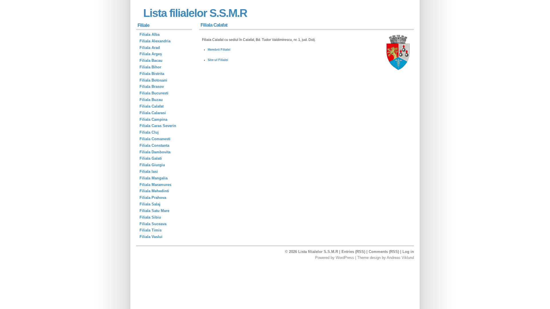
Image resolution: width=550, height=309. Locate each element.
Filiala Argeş (151, 54)
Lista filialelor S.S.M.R (195, 13)
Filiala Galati (151, 158)
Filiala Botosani (153, 80)
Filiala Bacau (151, 60)
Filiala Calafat (152, 106)
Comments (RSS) (384, 251)
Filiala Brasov (152, 86)
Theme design (369, 257)
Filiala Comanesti (155, 139)
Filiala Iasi (149, 171)
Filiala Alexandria (155, 41)
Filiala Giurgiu (152, 165)
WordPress (345, 257)
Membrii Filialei (219, 49)
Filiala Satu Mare (154, 211)
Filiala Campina (153, 119)
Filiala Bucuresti (154, 93)
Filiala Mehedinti (154, 191)
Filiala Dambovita (155, 152)
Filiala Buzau (151, 100)
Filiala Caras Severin (158, 126)
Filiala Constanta (154, 145)
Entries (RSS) (353, 251)
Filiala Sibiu (150, 217)
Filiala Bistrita (152, 74)
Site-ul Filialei (218, 60)
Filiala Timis (151, 230)
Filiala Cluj (149, 132)
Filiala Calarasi (153, 113)
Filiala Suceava (153, 224)
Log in (408, 251)
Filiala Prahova (153, 197)
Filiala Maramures (155, 185)
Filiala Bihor (150, 67)
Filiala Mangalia (154, 178)
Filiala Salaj (150, 204)
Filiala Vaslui (151, 237)
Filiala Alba (150, 34)
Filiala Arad (150, 47)
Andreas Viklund (400, 257)
